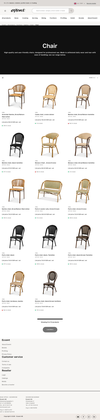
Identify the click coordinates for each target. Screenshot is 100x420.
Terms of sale (6, 364)
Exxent (4, 24)
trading (34, 3)
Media (4, 381)
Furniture (53, 18)
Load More (50, 329)
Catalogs (5, 378)
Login (4, 375)
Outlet (73, 18)
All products (6, 18)
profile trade (25, 3)
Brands (81, 18)
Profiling (64, 18)
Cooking (25, 18)
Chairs (32, 24)
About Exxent (92, 18)
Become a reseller (8, 385)
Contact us (5, 361)
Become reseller (91, 3)
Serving (35, 18)
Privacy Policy (7, 354)
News (16, 18)
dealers (11, 3)
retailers (17, 3)
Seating (26, 24)
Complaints (6, 368)
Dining (44, 18)
